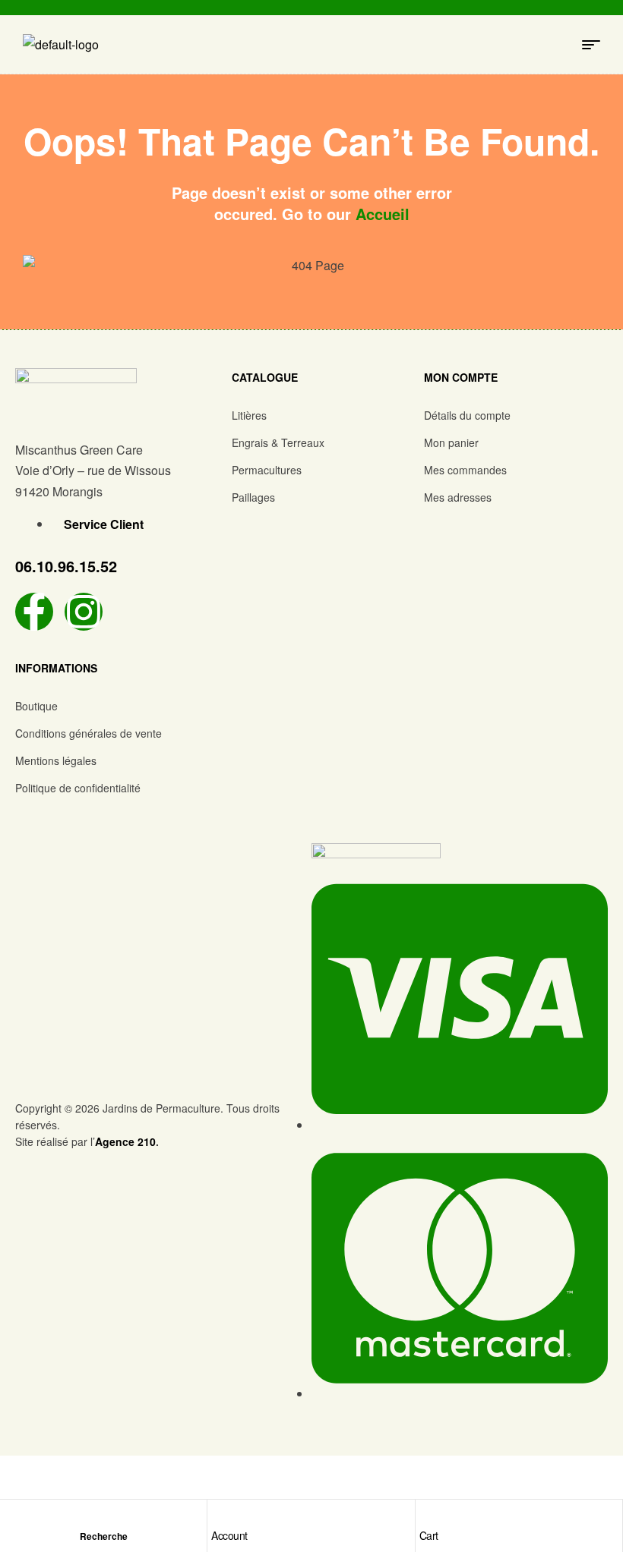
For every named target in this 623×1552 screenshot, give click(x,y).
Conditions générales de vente (88, 733)
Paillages (253, 497)
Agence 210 (125, 1141)
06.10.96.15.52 (66, 566)
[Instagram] (84, 612)
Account (229, 1535)
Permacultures (267, 469)
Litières (249, 415)
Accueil (383, 214)
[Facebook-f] (34, 612)
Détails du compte (467, 415)
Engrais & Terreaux (278, 442)
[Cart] (427, 1515)
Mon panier (451, 442)
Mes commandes (465, 469)
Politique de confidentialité (78, 787)
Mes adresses (458, 497)
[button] (314, 415)
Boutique (36, 705)
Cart (428, 1535)
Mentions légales (55, 760)
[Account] (218, 1515)
